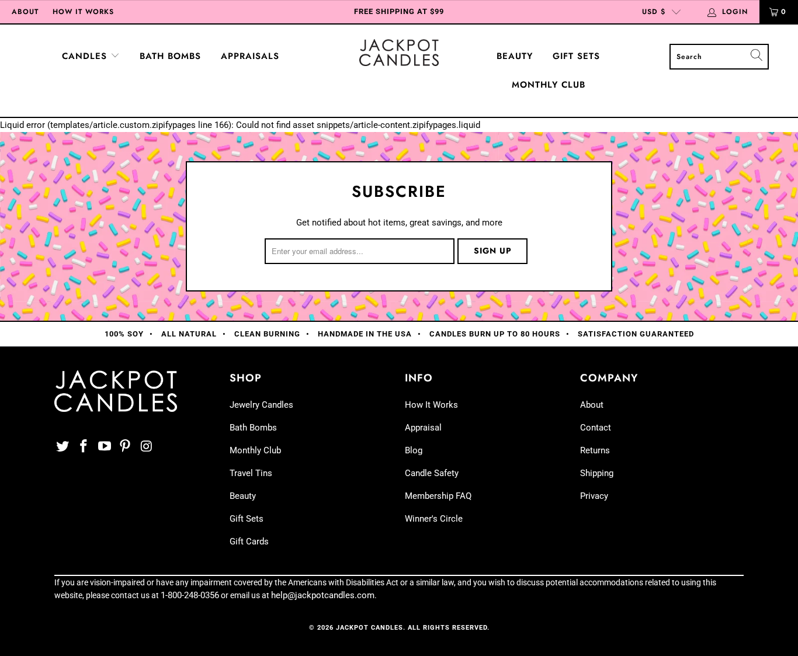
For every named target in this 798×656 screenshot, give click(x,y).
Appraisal (423, 427)
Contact (595, 427)
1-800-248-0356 (190, 595)
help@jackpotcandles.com (322, 595)
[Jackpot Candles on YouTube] (104, 446)
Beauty (515, 56)
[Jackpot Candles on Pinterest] (125, 446)
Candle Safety (432, 473)
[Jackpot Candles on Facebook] (84, 446)
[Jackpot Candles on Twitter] (63, 446)
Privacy (594, 496)
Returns (595, 450)
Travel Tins (251, 473)
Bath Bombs (170, 56)
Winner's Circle (434, 518)
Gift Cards (249, 541)
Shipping (596, 473)
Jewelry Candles (261, 405)
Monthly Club (548, 84)
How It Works (83, 11)
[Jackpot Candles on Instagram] (146, 446)
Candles (86, 56)
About (25, 11)
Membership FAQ (438, 496)
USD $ (653, 11)
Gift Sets (576, 56)
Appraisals (250, 56)
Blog (413, 450)
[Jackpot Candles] (399, 52)
